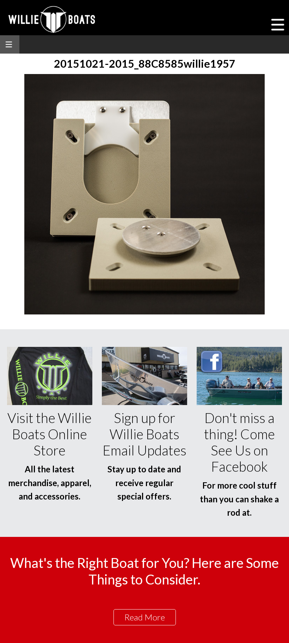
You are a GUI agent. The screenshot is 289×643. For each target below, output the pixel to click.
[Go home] (52, 19)
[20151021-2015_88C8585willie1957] (144, 312)
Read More (144, 617)
